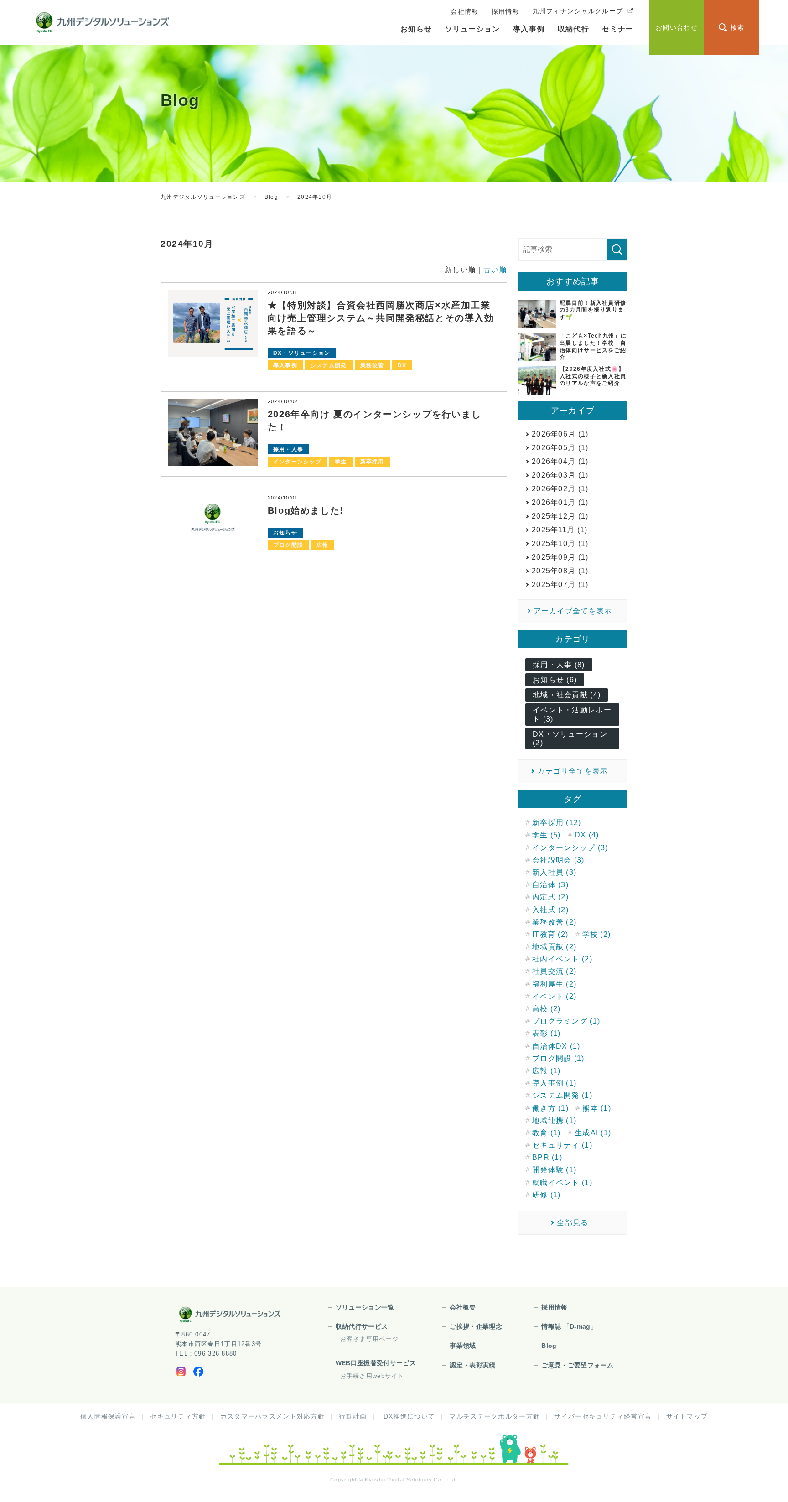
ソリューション (472, 29)
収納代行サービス (362, 1326)
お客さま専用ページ (369, 1339)
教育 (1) (546, 1133)
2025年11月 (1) (559, 530)
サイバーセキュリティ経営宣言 (603, 1416)
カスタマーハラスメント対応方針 (272, 1416)
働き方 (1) (550, 1108)
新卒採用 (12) (556, 822)
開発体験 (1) (554, 1170)
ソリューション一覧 (365, 1307)
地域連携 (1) (554, 1120)
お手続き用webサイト (372, 1375)
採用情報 (554, 1307)
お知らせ (416, 29)
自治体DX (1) (556, 1046)
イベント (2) (554, 996)
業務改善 (372, 365)
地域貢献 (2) (554, 947)
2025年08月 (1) (560, 571)
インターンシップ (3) (570, 848)
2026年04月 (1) (560, 461)
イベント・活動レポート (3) (572, 714)
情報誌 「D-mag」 (569, 1326)
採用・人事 (288, 449)
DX (402, 365)
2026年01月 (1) (560, 502)
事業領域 (463, 1345)
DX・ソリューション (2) (570, 738)
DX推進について (409, 1416)
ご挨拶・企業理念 (476, 1326)
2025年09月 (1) (560, 557)
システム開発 (329, 365)
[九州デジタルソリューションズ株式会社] (102, 22)
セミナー (617, 29)
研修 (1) (546, 1195)
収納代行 (573, 29)
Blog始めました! (306, 510)
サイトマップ (687, 1416)
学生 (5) (546, 835)
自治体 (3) (550, 885)
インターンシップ (297, 461)
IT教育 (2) (550, 934)
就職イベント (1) (562, 1182)
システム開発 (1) (562, 1095)
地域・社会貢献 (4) (567, 695)
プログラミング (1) (566, 1021)
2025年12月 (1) (560, 516)
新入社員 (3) (554, 872)
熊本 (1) (596, 1108)
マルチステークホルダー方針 (494, 1416)
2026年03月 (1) (560, 475)
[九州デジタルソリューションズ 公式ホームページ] (230, 1314)
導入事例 (528, 29)
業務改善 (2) (554, 922)
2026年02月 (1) (560, 489)
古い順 (495, 270)
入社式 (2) (550, 910)
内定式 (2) (550, 897)
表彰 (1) (546, 1033)
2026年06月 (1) (560, 434)
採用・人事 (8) (559, 665)
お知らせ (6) (555, 680)
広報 (322, 545)
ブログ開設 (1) (558, 1058)
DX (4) (587, 835)
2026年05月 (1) (560, 448)
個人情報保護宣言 (108, 1416)
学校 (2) (596, 934)
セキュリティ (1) (562, 1145)
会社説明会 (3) (558, 860)
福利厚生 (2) (554, 984)
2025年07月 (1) (560, 584)
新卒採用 (372, 461)
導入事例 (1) (554, 1083)
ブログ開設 (288, 545)
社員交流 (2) (554, 971)
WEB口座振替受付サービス (376, 1363)
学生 (341, 461)
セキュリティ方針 (178, 1416)
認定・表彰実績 (472, 1365)
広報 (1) (546, 1071)
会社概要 (463, 1307)
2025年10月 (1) (560, 543)
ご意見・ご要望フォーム (577, 1365)
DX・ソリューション (302, 353)
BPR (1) (547, 1157)
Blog (548, 1345)
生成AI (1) (593, 1133)
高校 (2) (546, 1009)
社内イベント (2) (562, 959)
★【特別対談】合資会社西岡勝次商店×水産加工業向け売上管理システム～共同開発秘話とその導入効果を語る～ (381, 318)
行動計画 (353, 1416)
